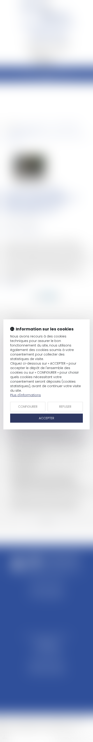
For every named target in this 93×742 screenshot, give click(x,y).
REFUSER (65, 406)
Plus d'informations (25, 395)
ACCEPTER (46, 418)
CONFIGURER (27, 406)
